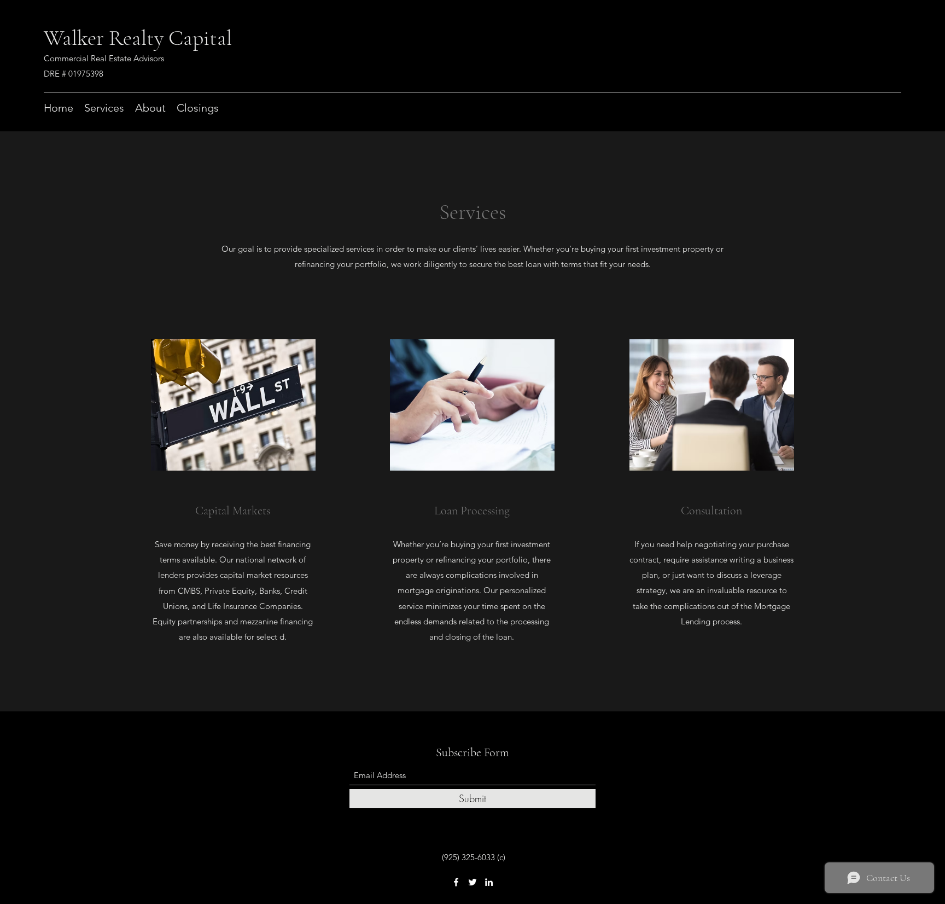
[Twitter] (472, 882)
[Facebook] (456, 882)
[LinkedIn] (488, 882)
